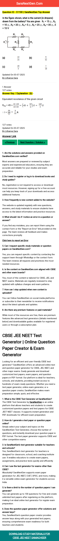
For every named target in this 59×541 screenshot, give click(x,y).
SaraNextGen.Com (29, 3)
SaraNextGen (36, 402)
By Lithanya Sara (10, 78)
